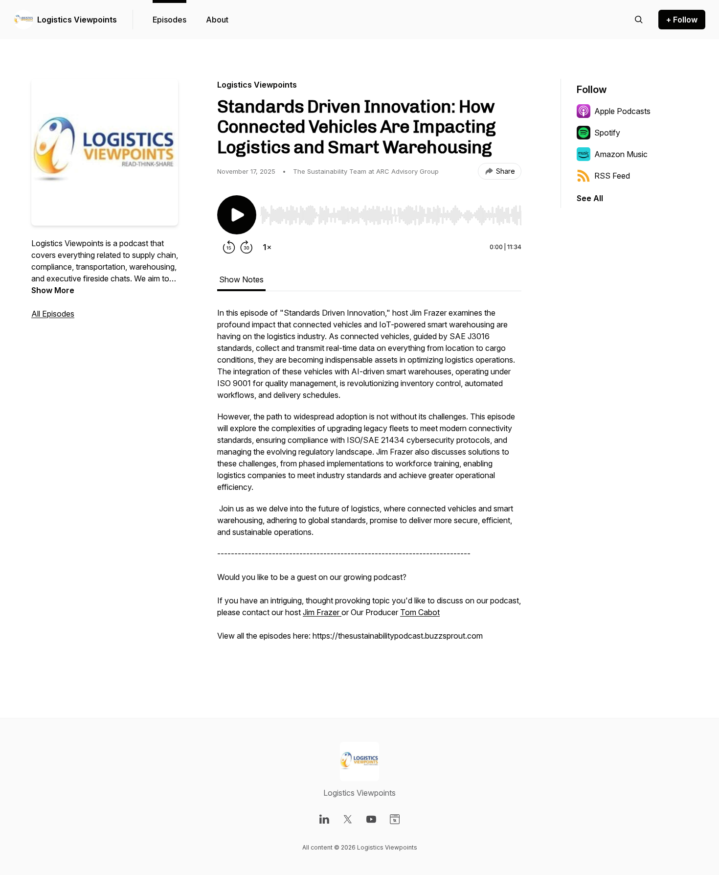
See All (590, 198)
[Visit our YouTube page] (371, 819)
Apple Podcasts (622, 111)
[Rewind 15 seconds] (229, 247)
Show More (52, 290)
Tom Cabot (420, 612)
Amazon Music (621, 154)
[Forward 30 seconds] (246, 247)
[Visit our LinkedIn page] (324, 819)
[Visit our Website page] (395, 819)
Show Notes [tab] (241, 279)
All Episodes (52, 314)
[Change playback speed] (267, 247)
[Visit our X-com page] (348, 819)
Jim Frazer (322, 612)
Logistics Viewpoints (77, 19)
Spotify (607, 133)
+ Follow (681, 19)
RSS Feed (612, 176)
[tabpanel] (369, 485)
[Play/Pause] (236, 214)
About (217, 19)
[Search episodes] (639, 19)
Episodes (169, 19)
